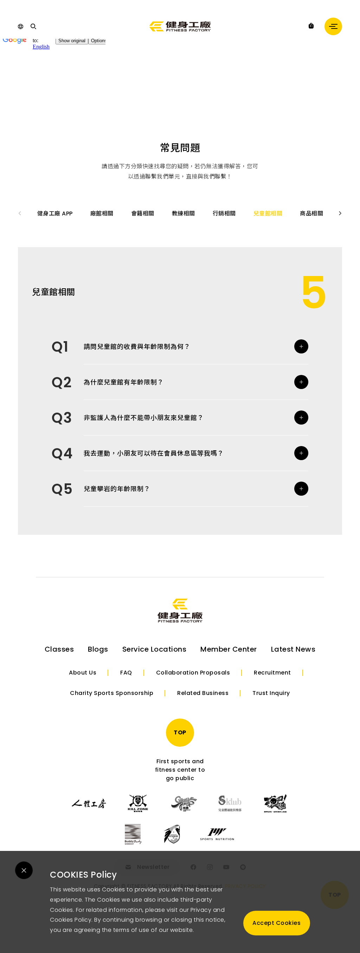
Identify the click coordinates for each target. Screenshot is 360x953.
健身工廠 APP (55, 213)
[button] (340, 213)
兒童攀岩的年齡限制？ (117, 488)
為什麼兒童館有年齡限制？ (124, 382)
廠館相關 (102, 213)
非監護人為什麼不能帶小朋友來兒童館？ (144, 417)
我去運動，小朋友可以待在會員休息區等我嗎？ (154, 453)
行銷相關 (224, 213)
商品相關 (311, 213)
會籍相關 (142, 213)
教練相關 (183, 213)
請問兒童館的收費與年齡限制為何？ (137, 346)
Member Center (228, 649)
